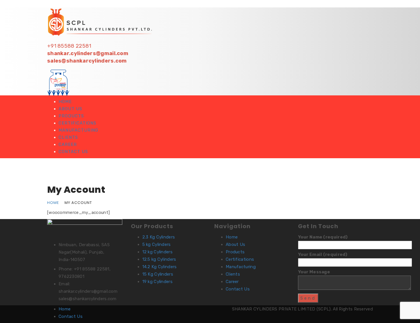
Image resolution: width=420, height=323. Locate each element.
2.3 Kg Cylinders (158, 237)
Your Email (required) (322, 254)
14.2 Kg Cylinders (159, 266)
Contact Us (73, 151)
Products (71, 116)
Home (65, 101)
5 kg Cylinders (156, 244)
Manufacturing (78, 130)
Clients (68, 137)
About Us (70, 108)
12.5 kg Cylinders (159, 259)
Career (68, 144)
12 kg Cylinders (157, 251)
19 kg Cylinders (157, 281)
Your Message (314, 271)
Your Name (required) (323, 237)
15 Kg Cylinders (157, 274)
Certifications (77, 123)
